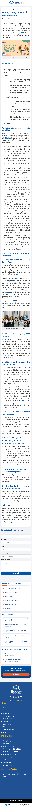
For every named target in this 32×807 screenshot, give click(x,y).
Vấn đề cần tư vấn (5, 559)
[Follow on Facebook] (11, 697)
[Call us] (17, 697)
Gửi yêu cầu (16, 573)
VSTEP (4, 724)
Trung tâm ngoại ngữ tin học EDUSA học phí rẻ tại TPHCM (16, 619)
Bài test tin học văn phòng (11, 600)
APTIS (4, 732)
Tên (2, 533)
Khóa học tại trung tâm (11, 592)
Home (3, 9)
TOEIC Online (6, 759)
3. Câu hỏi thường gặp (11, 97)
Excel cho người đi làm (11, 604)
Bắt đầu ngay (16, 674)
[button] (2, 3)
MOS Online (5, 743)
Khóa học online (9, 596)
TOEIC (4, 727)
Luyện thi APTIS (7, 765)
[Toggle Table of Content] (3, 67)
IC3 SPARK (5, 713)
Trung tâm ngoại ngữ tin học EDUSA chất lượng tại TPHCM (15, 631)
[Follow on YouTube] (20, 697)
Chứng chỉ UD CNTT (8, 719)
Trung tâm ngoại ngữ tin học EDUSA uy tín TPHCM (16, 636)
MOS (3, 708)
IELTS (9, 724)
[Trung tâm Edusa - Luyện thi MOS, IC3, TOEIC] (16, 3)
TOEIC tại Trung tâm (8, 757)
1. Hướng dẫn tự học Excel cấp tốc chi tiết (17, 70)
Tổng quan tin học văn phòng (12, 588)
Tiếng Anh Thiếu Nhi (8, 729)
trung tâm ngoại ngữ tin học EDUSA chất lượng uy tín (15, 625)
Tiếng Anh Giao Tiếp (8, 721)
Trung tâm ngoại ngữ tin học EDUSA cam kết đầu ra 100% (16, 642)
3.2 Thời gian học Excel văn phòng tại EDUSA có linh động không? (20, 111)
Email (2, 546)
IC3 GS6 (4, 710)
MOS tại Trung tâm (7, 741)
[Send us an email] (14, 697)
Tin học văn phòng (11, 9)
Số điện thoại (4, 539)
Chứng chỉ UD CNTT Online (10, 751)
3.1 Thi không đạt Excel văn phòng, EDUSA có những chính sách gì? (20, 104)
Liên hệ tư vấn (8, 608)
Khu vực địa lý (4, 553)
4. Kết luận (7, 124)
